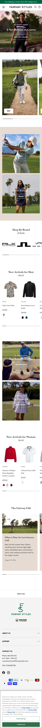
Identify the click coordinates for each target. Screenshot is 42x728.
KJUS (8, 111)
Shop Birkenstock (21, 364)
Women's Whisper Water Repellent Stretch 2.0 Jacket (8, 473)
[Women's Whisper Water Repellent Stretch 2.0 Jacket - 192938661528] (10, 454)
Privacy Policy (26, 708)
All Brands (21, 233)
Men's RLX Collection (21, 37)
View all (21, 275)
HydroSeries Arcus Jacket (28, 306)
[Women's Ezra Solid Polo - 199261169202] (29, 454)
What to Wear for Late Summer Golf (19, 539)
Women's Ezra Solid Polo (28, 471)
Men (21, 156)
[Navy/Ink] (26, 317)
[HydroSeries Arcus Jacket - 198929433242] (29, 289)
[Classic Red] (3, 485)
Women (21, 196)
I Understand (21, 724)
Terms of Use (11, 712)
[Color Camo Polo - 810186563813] (10, 289)
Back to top (21, 594)
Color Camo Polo (8, 305)
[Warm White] (22, 482)
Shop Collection (21, 404)
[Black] (22, 317)
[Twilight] (11, 485)
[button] (39, 7)
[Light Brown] (3, 314)
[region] (21, 709)
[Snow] (7, 485)
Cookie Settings (21, 719)
